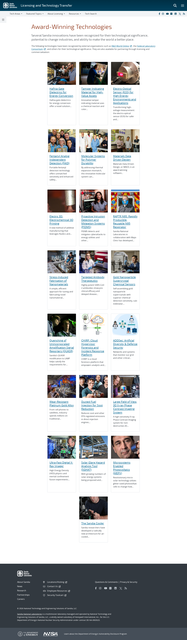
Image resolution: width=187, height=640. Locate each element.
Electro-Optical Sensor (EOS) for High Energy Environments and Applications (124, 96)
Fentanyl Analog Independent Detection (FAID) (59, 159)
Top (179, 637)
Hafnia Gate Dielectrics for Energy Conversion (61, 92)
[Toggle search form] (175, 5)
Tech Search (91, 13)
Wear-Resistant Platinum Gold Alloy (61, 403)
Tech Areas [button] (15, 13)
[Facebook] (159, 13)
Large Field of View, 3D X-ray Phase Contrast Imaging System (125, 407)
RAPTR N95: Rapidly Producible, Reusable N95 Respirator (125, 222)
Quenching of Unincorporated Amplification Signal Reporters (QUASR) (61, 346)
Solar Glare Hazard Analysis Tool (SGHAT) (93, 466)
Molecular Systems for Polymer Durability (93, 159)
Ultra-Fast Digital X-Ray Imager (61, 464)
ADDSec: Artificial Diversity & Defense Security (125, 344)
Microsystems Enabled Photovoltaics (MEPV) (121, 468)
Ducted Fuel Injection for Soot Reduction (92, 405)
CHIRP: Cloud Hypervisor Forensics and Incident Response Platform (92, 347)
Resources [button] (74, 13)
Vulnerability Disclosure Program (113, 634)
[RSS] (184, 13)
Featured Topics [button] (34, 13)
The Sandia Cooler (92, 523)
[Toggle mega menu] (182, 5)
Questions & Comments (106, 582)
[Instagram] (163, 13)
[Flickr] (171, 13)
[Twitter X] (180, 13)
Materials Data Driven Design (122, 157)
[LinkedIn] (176, 13)
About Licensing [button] (55, 13)
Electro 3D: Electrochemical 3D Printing (61, 220)
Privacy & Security (128, 582)
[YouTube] (167, 13)
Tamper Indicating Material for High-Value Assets (92, 92)
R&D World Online (120, 46)
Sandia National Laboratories (29, 614)
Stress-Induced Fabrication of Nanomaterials (58, 280)
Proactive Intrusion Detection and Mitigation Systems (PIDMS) (93, 222)
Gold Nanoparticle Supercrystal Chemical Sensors (124, 280)
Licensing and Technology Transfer (46, 5)
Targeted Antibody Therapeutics (92, 278)
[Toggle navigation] (5, 14)
